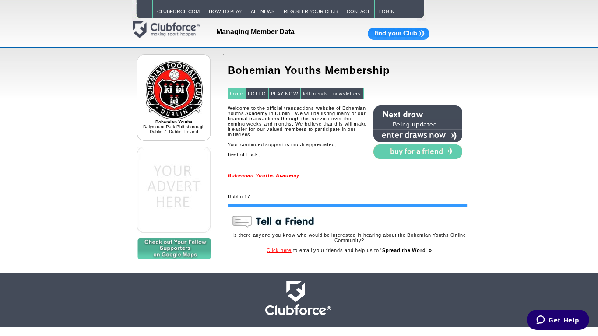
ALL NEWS (262, 11)
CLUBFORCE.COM (178, 11)
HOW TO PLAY (225, 11)
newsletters (347, 93)
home (236, 93)
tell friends (315, 93)
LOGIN (386, 11)
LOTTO (257, 93)
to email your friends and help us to (349, 250)
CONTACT (358, 11)
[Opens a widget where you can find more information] (558, 321)
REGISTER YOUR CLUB (311, 11)
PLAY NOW (284, 93)
